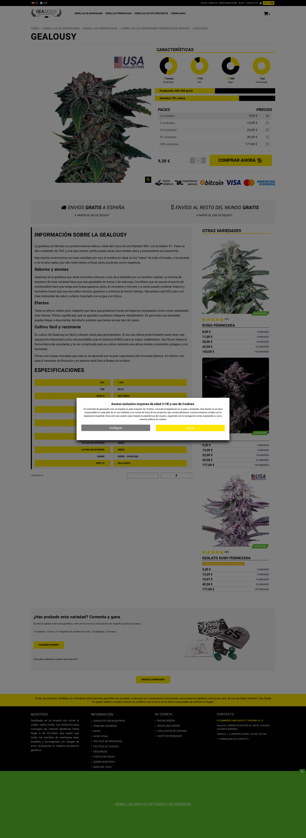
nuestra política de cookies (153, 419)
